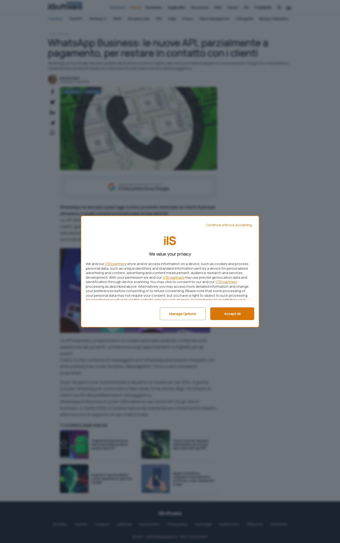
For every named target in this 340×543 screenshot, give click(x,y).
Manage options (182, 313)
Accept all (232, 313)
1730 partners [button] (116, 263)
